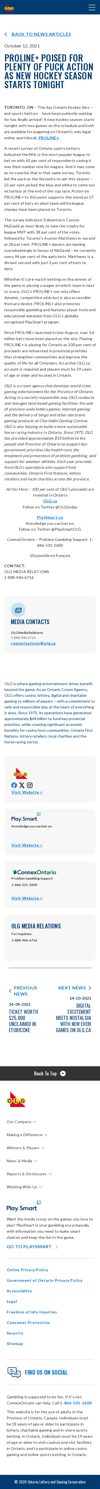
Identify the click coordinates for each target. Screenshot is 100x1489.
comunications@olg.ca (33, 643)
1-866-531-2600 (75, 1403)
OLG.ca (50, 500)
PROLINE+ (49, 137)
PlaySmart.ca (50, 517)
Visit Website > (26, 792)
